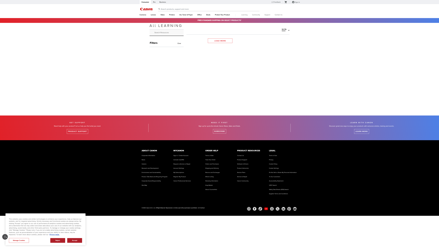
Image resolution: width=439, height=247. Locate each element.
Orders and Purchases (212, 164)
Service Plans (241, 172)
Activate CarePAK (178, 160)
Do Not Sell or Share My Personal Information (283, 172)
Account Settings (178, 168)
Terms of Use (273, 155)
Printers (172, 15)
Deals (208, 15)
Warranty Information (211, 181)
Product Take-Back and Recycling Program (154, 177)
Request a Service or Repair (181, 164)
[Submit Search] (159, 9)
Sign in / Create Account (180, 155)
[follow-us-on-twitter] (277, 209)
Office (199, 15)
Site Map (144, 185)
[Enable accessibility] (5, 237)
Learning (244, 15)
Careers (144, 164)
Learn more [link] (361, 131)
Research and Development (150, 168)
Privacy (271, 160)
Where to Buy (209, 177)
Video (163, 15)
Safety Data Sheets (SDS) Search (279, 189)
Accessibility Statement (276, 181)
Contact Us (278, 15)
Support (267, 15)
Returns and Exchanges (212, 172)
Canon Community (243, 181)
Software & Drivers (242, 164)
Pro (154, 2)
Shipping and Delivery (212, 168)
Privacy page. (55, 235)
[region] (45, 229)
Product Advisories (243, 168)
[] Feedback (276, 2)
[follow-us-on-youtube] (266, 209)
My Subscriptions (178, 172)
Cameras (143, 15)
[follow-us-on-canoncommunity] (295, 209)
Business (162, 2)
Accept (74, 240)
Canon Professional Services (182, 181)
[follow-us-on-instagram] (249, 209)
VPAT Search (273, 185)
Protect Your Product (222, 15)
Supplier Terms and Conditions (278, 194)
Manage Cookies (19, 240)
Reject (57, 240)
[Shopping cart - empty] (285, 2)
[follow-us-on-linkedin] (283, 209)
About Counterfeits (211, 189)
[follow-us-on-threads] (272, 209)
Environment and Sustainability (151, 172)
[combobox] (209, 9)
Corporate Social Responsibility (151, 181)
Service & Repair (242, 177)
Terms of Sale (209, 155)
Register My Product (179, 177)
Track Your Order (210, 160)
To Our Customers (274, 177)
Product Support (242, 160)
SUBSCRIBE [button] (219, 131)
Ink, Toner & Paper (186, 15)
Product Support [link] (77, 131)
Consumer (145, 2)
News (143, 160)
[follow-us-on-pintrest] (289, 209)
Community (256, 15)
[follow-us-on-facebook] (254, 209)
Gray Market (209, 185)
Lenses (153, 15)
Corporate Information (148, 155)
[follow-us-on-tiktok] (260, 209)
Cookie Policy (273, 164)
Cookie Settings (274, 168)
